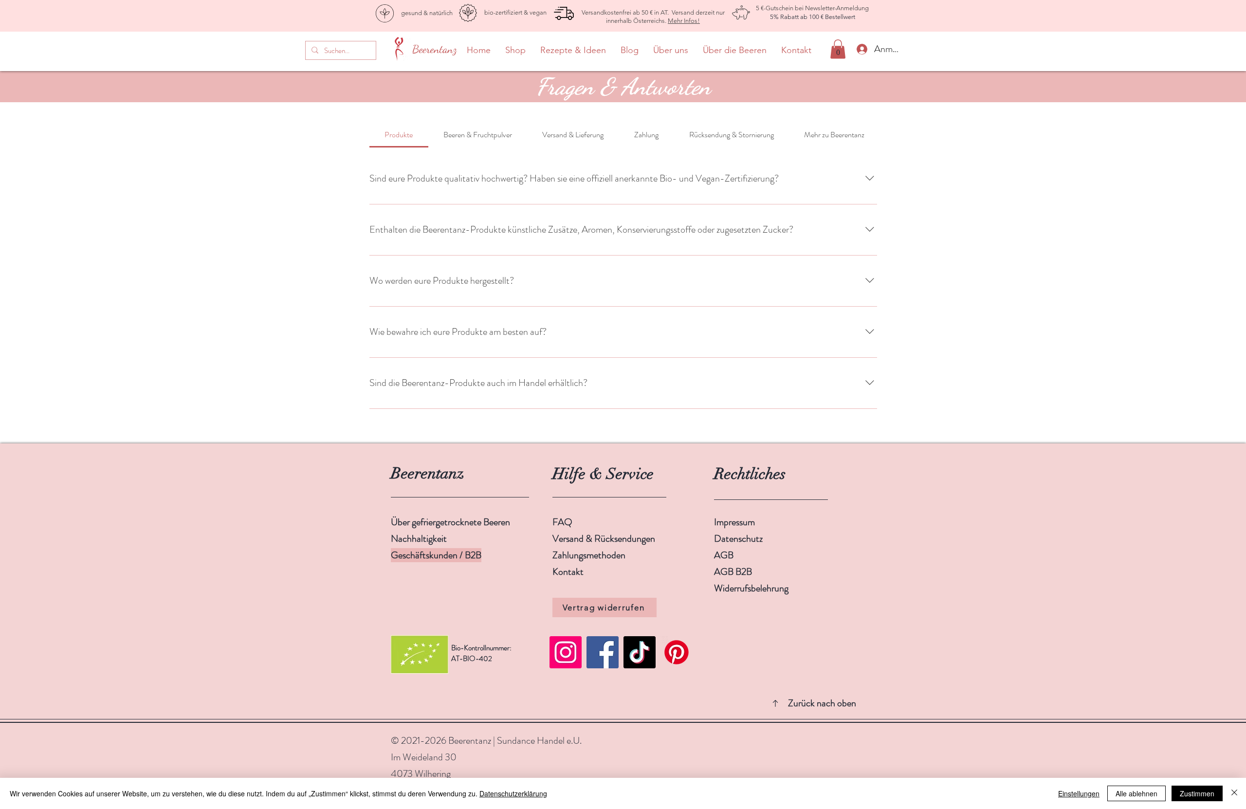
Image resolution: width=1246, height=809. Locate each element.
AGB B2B (733, 572)
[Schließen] (1234, 793)
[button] (838, 48)
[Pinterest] (676, 652)
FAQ (562, 522)
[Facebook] (602, 652)
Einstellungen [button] (1078, 793)
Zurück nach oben (821, 703)
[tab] (398, 134)
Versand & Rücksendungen (604, 539)
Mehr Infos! (684, 20)
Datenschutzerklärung (513, 793)
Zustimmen (1197, 793)
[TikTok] (639, 652)
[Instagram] (566, 652)
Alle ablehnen (1136, 793)
